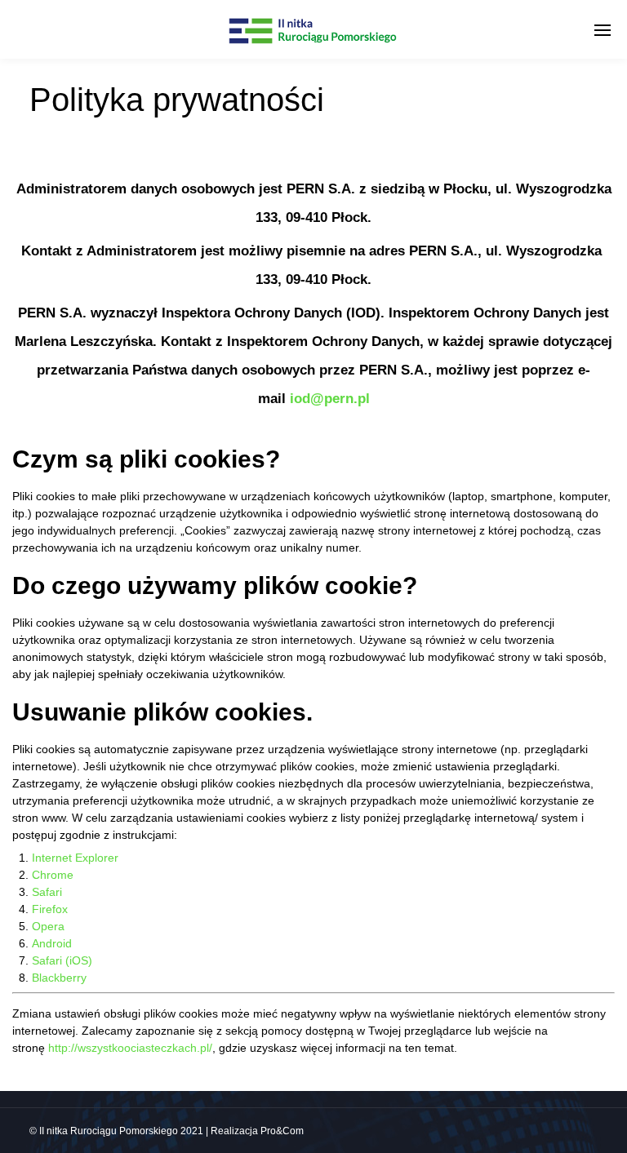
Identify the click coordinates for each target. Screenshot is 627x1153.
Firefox (50, 909)
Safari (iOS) (62, 960)
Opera (48, 926)
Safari (47, 891)
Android (52, 943)
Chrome (52, 874)
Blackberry (59, 977)
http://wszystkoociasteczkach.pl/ (130, 1047)
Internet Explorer (75, 857)
